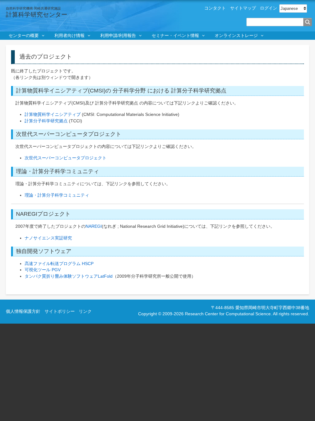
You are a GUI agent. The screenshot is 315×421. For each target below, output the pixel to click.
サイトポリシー (60, 311)
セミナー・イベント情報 (175, 35)
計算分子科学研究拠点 (46, 121)
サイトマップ (243, 8)
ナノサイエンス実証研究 (48, 238)
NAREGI (94, 226)
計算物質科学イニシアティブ (53, 114)
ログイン (268, 8)
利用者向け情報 (69, 35)
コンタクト (215, 8)
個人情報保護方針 (23, 311)
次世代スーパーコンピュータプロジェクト (65, 158)
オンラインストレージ (236, 35)
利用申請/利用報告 (118, 35)
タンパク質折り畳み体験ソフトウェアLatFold (69, 276)
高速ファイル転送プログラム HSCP (59, 263)
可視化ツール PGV (43, 270)
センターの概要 (24, 35)
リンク (85, 311)
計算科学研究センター (36, 14)
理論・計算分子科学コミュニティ (57, 195)
